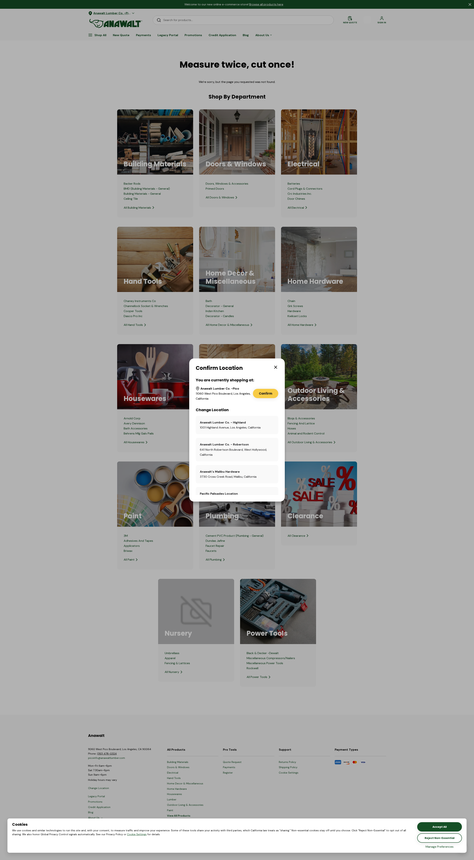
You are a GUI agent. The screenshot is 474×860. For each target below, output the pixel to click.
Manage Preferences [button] (440, 847)
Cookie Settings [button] (137, 834)
